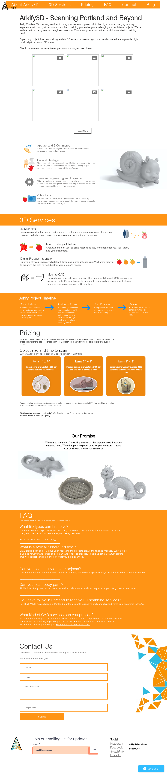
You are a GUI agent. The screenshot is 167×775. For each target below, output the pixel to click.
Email (36, 744)
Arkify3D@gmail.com (138, 744)
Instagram (116, 743)
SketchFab (117, 751)
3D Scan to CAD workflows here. (73, 624)
